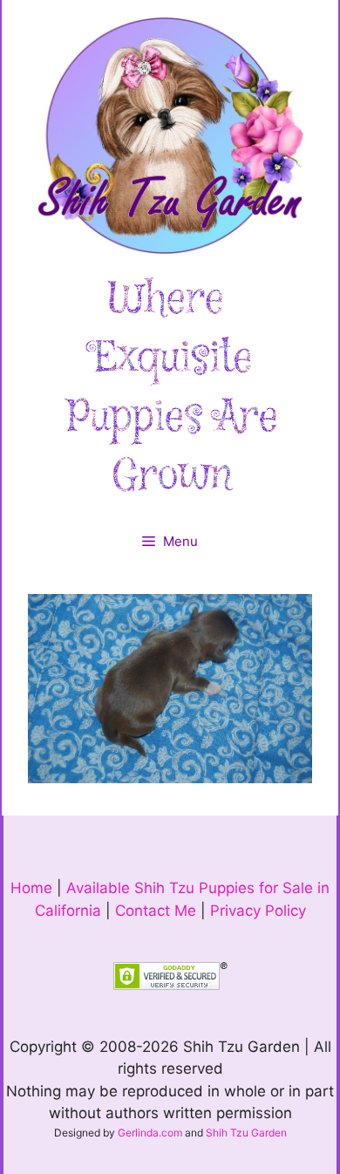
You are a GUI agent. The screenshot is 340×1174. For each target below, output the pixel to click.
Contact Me (155, 910)
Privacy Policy (258, 910)
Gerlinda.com (150, 1132)
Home (31, 888)
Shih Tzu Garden (246, 1132)
